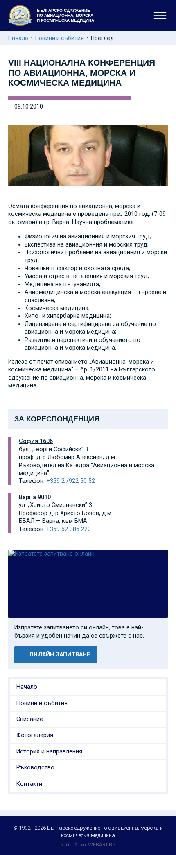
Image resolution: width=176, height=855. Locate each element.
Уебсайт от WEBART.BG (88, 844)
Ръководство (35, 767)
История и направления (49, 751)
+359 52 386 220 (68, 529)
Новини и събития (59, 38)
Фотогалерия (34, 735)
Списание (29, 719)
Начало (18, 38)
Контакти (29, 783)
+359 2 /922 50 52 (70, 480)
